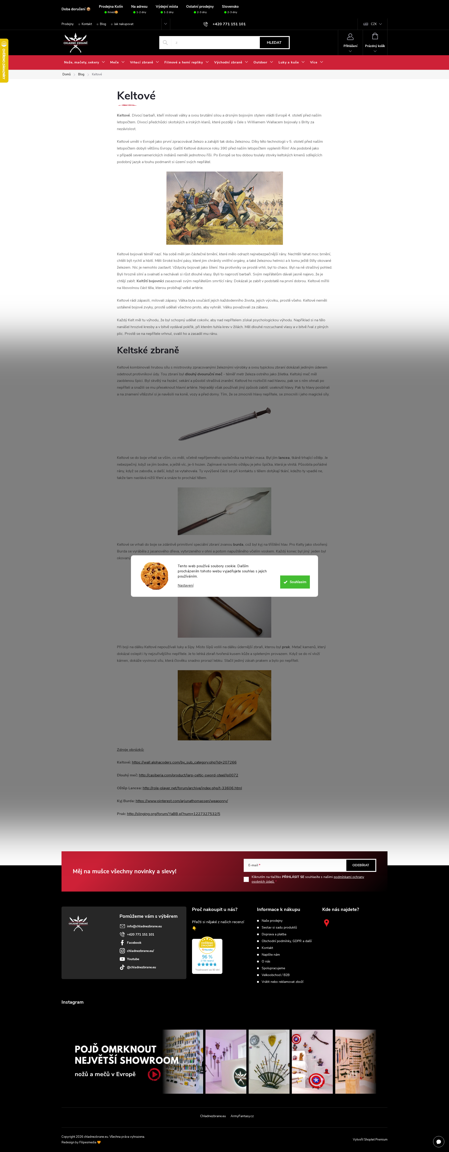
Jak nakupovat (123, 24)
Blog (103, 24)
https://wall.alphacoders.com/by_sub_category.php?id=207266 (184, 762)
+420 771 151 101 (140, 934)
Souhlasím (298, 582)
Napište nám (271, 955)
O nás (266, 961)
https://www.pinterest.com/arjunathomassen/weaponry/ (182, 801)
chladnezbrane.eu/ (140, 951)
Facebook (134, 942)
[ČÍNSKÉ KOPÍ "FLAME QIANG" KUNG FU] (224, 511)
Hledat (274, 42)
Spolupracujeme (273, 968)
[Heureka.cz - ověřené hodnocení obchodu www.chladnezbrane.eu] (207, 955)
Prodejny (68, 24)
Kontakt (87, 24)
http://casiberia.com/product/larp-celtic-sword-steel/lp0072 (188, 775)
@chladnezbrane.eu (141, 967)
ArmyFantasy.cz (242, 1116)
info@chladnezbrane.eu (144, 926)
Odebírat (360, 865)
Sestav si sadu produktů (279, 927)
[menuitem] (85, 62)
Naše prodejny (272, 921)
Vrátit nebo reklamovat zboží (282, 982)
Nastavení (185, 585)
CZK (374, 24)
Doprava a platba (274, 934)
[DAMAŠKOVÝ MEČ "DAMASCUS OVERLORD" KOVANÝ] (224, 426)
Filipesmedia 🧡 (90, 1142)
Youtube (133, 959)
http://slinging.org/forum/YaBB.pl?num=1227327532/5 (173, 813)
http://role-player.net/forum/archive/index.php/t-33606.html (192, 788)
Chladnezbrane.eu (213, 1116)
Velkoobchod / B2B (276, 975)
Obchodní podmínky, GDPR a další (287, 941)
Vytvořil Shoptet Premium (370, 1139)
